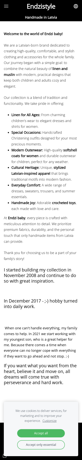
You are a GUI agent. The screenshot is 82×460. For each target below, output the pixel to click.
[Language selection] (76, 6)
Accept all (41, 433)
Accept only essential (41, 445)
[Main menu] (6, 6)
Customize (50, 421)
